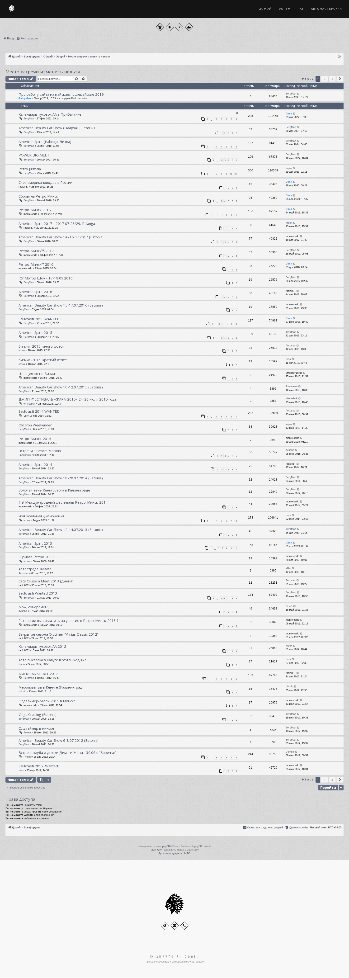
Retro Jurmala (30, 168)
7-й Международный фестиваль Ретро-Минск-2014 (63, 502)
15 (231, 119)
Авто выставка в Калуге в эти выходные (53, 659)
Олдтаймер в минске (36, 728)
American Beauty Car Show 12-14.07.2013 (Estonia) (61, 529)
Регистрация (29, 38)
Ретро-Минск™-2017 (36, 250)
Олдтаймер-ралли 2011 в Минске (47, 701)
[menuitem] (296, 827)
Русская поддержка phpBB (174, 853)
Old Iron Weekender (35, 425)
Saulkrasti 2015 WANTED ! (40, 319)
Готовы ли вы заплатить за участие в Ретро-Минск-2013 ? (68, 620)
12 (216, 119)
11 (221, 146)
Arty (159, 849)
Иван (22, 664)
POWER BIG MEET (34, 155)
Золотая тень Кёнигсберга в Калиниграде (54, 490)
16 (236, 119)
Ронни (27, 732)
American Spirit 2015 (35, 332)
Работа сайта (79, 98)
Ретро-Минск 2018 (35, 209)
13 (221, 119)
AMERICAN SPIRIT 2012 (38, 673)
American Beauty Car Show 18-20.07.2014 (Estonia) (61, 478)
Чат (301, 8)
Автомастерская (326, 8)
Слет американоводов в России (45, 182)
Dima (289, 113)
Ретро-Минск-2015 (35, 438)
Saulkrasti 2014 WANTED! (39, 411)
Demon (290, 751)
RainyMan (25, 98)
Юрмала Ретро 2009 (36, 556)
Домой (265, 8)
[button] (340, 79)
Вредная (24, 455)
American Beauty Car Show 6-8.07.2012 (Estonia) (59, 740)
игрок (289, 168)
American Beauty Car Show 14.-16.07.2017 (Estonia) (61, 237)
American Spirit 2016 (35, 291)
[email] (175, 926)
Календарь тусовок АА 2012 (42, 646)
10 (216, 146)
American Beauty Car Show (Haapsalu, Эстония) (58, 127)
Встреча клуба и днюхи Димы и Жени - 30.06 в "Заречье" (68, 752)
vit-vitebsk (29, 403)
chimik (22, 691)
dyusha (290, 450)
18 (221, 173)
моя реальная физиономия (42, 516)
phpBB (166, 846)
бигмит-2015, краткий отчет (43, 359)
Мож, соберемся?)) (35, 607)
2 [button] (324, 79)
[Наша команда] (170, 27)
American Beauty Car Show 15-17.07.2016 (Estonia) (61, 305)
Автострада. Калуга (35, 569)
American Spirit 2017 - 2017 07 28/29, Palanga (57, 223)
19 (226, 173)
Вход (10, 38)
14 (226, 119)
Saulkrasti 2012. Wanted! (39, 766)
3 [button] (332, 79)
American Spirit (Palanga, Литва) (45, 141)
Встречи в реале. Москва (40, 450)
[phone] (184, 926)
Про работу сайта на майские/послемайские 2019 (61, 94)
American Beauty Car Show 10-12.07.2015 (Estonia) (61, 387)
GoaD (289, 606)
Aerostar (291, 345)
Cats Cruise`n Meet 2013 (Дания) (46, 581)
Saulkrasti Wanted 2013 (38, 593)
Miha (288, 568)
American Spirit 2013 (35, 543)
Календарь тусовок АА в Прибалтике (50, 114)
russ (288, 359)
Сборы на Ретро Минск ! (39, 196)
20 (231, 173)
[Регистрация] (189, 27)
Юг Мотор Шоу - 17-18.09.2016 (46, 278)
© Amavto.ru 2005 (173, 957)
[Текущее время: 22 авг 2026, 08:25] (339, 56)
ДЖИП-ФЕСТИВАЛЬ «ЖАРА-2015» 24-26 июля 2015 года (68, 399)
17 (216, 173)
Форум (285, 8)
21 (236, 173)
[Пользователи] (160, 27)
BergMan (291, 93)
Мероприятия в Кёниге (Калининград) (51, 687)
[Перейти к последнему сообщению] (298, 93)
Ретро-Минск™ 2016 (36, 264)
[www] (165, 926)
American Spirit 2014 (35, 464)
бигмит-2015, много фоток (41, 346)
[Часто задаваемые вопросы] (179, 27)
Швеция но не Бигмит (38, 373)
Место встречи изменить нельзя (42, 72)
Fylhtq (27, 756)
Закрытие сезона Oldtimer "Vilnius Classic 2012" (59, 634)
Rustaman (291, 386)
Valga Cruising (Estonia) (38, 714)
